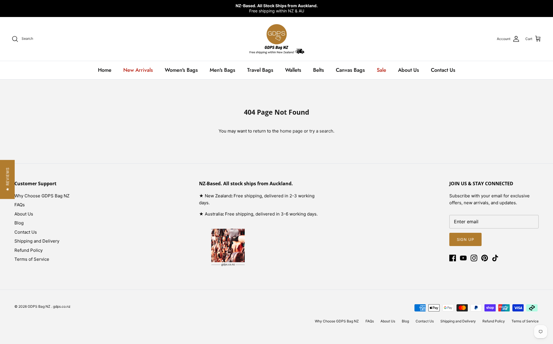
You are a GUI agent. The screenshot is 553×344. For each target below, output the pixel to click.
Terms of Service (31, 259)
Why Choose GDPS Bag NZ (41, 196)
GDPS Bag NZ (39, 306)
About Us (408, 70)
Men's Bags (222, 70)
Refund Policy (28, 250)
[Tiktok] (495, 258)
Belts (318, 70)
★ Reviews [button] (7, 179)
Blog (19, 223)
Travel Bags (260, 70)
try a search (321, 131)
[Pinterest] (484, 258)
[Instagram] (474, 258)
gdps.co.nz (62, 306)
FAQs (19, 204)
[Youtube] (463, 258)
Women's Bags (181, 70)
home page (291, 131)
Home (104, 70)
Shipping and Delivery (36, 241)
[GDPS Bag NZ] (276, 39)
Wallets (293, 70)
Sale (381, 70)
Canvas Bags (350, 70)
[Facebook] (452, 258)
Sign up (465, 239)
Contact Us (443, 70)
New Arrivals (138, 70)
